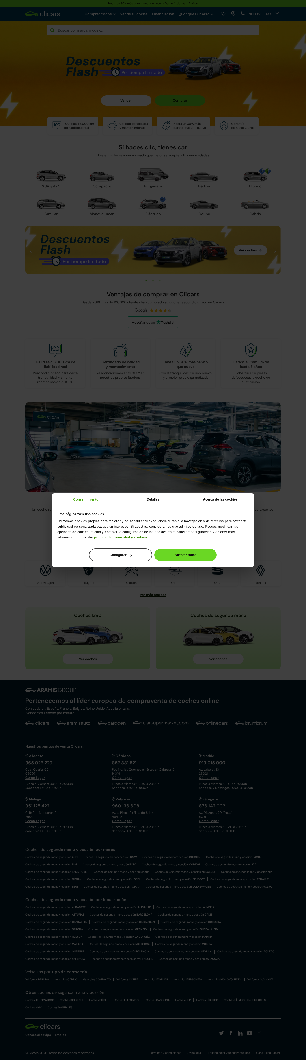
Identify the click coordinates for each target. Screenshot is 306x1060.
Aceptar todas (185, 555)
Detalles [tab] (153, 499)
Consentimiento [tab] (85, 499)
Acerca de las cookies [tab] (220, 499)
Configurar (118, 555)
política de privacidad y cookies (120, 537)
